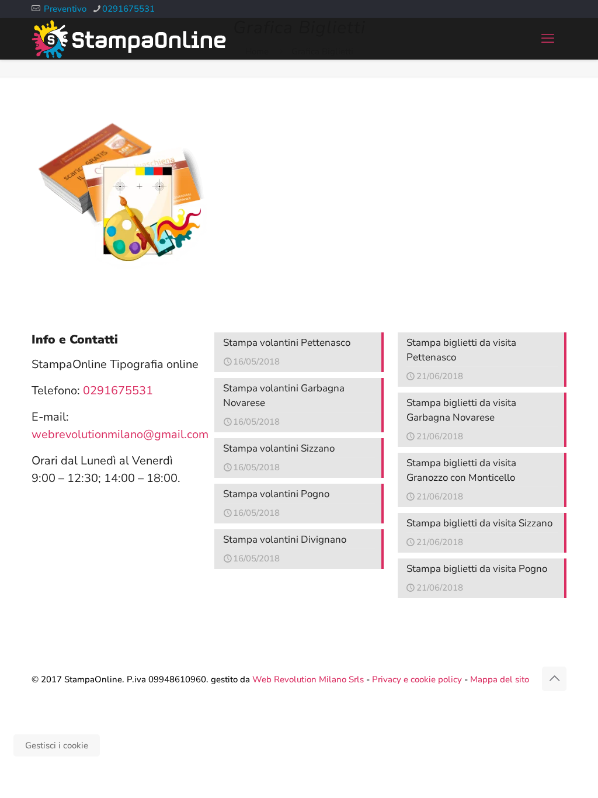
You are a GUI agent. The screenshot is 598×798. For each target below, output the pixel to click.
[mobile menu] (548, 38)
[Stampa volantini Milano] (129, 38)
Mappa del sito (499, 679)
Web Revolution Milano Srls (308, 679)
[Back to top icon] (554, 679)
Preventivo (65, 9)
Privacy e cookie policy (417, 679)
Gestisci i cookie (56, 745)
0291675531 (128, 9)
